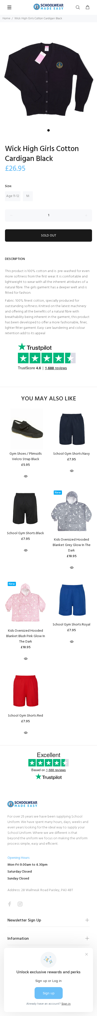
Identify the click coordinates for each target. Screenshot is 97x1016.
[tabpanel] (48, 78)
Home (6, 18)
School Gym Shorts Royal (71, 624)
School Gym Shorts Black (25, 533)
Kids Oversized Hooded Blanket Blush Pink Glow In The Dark (25, 636)
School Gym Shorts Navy (71, 454)
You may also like (48, 399)
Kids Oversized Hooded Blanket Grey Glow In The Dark (72, 545)
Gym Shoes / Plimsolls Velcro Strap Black (25, 456)
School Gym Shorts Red (25, 716)
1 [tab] (48, 130)
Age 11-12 (12, 196)
